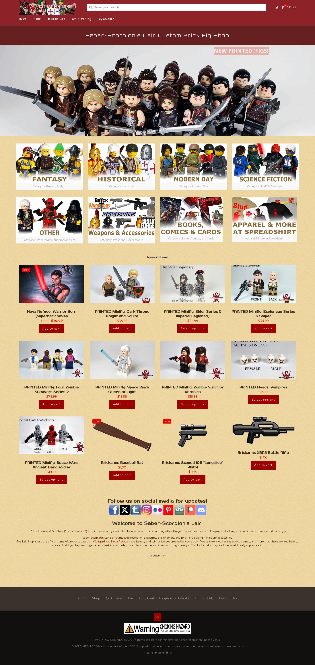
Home (83, 598)
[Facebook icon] (144, 653)
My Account (114, 598)
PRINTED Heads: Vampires (263, 387)
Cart (131, 598)
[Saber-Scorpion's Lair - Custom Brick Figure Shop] (48, 7)
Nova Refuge (119, 541)
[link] (49, 166)
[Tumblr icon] (163, 653)
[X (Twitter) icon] (148, 653)
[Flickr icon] (151, 653)
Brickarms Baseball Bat (122, 463)
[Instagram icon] (159, 653)
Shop (96, 598)
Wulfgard (99, 541)
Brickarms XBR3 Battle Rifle (263, 453)
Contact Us (228, 598)
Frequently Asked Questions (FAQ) (187, 598)
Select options (192, 328)
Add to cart (51, 328)
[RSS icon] (171, 653)
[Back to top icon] (157, 617)
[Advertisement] (157, 568)
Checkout (147, 598)
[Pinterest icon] (155, 653)
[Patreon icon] (167, 653)
